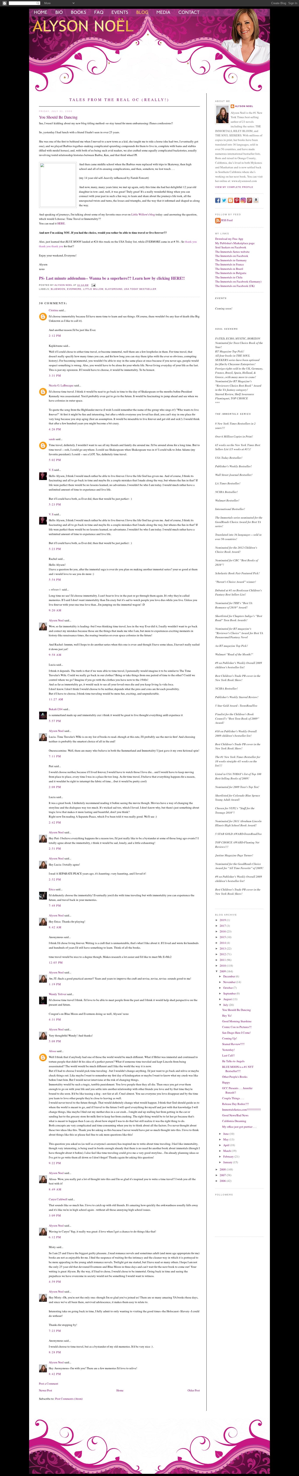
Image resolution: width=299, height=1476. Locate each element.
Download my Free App (229, 239)
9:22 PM (55, 1163)
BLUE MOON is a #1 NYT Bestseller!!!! (237, 1069)
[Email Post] (93, 285)
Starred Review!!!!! (233, 1044)
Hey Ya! (227, 1015)
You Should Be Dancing (236, 1010)
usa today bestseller (140, 289)
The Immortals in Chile (229, 277)
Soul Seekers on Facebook (230, 247)
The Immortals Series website (232, 252)
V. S (51, 470)
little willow (93, 289)
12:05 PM (56, 962)
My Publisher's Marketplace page (235, 243)
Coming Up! (229, 1038)
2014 (223, 943)
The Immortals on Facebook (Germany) (238, 281)
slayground (113, 289)
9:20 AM (55, 610)
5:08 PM (55, 1041)
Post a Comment (48, 1383)
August (227, 999)
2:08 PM (55, 787)
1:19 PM (55, 984)
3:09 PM (55, 1215)
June (226, 1134)
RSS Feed (227, 220)
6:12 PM (55, 1237)
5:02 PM (55, 460)
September (229, 993)
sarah (52, 439)
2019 (223, 920)
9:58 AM (55, 655)
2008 (223, 1169)
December (229, 976)
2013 (223, 948)
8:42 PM (55, 1374)
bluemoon (58, 289)
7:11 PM (55, 756)
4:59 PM (55, 1282)
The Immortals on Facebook (231, 256)
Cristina (53, 310)
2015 (223, 937)
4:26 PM (55, 429)
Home (119, 1390)
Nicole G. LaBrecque (61, 385)
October (228, 988)
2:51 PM (55, 848)
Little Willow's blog (143, 214)
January (228, 1162)
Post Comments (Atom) (69, 1399)
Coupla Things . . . (233, 1098)
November (229, 982)
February (228, 1156)
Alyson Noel (56, 620)
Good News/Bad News (235, 1115)
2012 (223, 954)
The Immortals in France (229, 264)
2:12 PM (55, 336)
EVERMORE (74, 289)
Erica (52, 889)
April (226, 1145)
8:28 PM (55, 1352)
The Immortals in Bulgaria (230, 273)
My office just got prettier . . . (239, 1127)
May (226, 1139)
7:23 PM (55, 1331)
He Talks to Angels (233, 1061)
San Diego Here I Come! (236, 1033)
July (226, 1005)
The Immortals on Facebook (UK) (235, 286)
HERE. (61, 223)
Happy (226, 1082)
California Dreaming (234, 1121)
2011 (223, 960)
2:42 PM (55, 822)
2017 (223, 926)
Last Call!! (228, 1055)
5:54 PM (55, 580)
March (227, 1151)
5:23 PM (55, 504)
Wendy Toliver (57, 994)
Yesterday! (228, 1050)
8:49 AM (55, 1189)
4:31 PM (55, 1019)
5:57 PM (55, 721)
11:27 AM (56, 699)
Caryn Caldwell (58, 1199)
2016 (223, 931)
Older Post (194, 1390)
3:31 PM (55, 375)
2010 (223, 965)
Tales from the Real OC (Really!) (119, 99)
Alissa (52, 1051)
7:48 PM (55, 905)
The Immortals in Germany (231, 260)
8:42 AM (55, 927)
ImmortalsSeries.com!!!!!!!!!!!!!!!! (241, 1109)
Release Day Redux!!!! (235, 1104)
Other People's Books (234, 1077)
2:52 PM (55, 879)
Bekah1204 (56, 709)
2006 (223, 1181)
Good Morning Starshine (237, 1021)
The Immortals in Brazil (229, 269)
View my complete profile (234, 187)
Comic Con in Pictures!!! (237, 1027)
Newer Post (45, 1390)
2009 (223, 971)
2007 (223, 1175)
